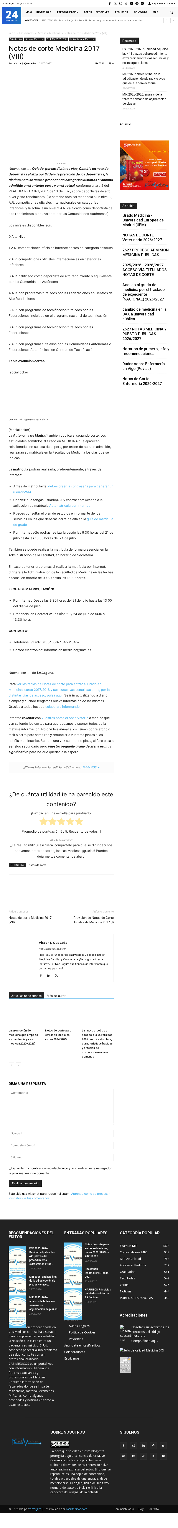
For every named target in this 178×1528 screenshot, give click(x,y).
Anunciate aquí (124, 1509)
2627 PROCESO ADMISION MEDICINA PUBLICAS (145, 252)
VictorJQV (35, 1509)
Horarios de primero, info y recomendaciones (145, 351)
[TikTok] (143, 1456)
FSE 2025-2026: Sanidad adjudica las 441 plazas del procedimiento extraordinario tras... (42, 1256)
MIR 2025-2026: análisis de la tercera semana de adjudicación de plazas (144, 99)
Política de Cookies (82, 1332)
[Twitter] (115, 3)
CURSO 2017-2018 (57, 39)
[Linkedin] (53, 73)
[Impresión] (73, 73)
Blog (140, 1509)
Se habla (128, 206)
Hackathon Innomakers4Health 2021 (97, 1272)
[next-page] (18, 1065)
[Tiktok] (126, 3)
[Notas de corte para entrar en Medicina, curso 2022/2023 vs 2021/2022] (73, 1259)
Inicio (12, 33)
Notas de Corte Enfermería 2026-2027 (142, 381)
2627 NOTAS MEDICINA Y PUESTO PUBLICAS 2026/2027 (144, 334)
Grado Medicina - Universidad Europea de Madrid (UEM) (143, 220)
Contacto (153, 1509)
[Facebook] (109, 3)
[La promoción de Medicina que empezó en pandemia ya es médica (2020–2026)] (25, 1016)
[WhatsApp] (43, 73)
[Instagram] (120, 3)
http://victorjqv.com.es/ (52, 948)
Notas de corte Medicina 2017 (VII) (30, 920)
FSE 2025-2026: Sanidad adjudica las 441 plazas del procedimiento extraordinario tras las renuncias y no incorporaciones (145, 55)
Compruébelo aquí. (144, 1341)
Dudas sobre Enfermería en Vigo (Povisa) (143, 366)
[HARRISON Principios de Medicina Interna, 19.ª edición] (73, 1304)
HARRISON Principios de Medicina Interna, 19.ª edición (98, 1293)
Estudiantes (26, 33)
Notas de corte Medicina (82, 39)
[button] (171, 12)
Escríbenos (71, 1358)
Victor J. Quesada (25, 63)
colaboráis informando (62, 707)
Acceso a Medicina (49, 33)
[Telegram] (131, 3)
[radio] (44, 822)
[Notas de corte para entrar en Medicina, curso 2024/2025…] (61, 1016)
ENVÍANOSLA (90, 767)
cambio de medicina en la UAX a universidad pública (144, 314)
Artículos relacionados (26, 996)
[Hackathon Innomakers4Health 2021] (73, 1283)
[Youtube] (137, 3)
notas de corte (37, 864)
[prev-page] (11, 1065)
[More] (83, 73)
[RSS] (163, 1445)
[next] (173, 20)
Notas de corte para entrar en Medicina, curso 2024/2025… (58, 1035)
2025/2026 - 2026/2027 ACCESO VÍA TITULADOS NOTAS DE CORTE (144, 270)
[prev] (166, 20)
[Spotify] (142, 3)
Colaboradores (74, 1352)
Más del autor (56, 996)
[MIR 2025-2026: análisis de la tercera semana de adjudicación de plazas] (17, 1311)
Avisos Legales (79, 1326)
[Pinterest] (33, 73)
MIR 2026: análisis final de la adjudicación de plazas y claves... (43, 1280)
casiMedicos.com (76, 1509)
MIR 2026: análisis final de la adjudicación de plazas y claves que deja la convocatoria (143, 78)
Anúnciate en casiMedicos (82, 1345)
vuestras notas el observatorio (65, 718)
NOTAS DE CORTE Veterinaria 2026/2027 (142, 237)
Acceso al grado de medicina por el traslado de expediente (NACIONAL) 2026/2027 (143, 291)
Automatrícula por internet (69, 505)
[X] (23, 73)
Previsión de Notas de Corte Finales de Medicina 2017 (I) (94, 920)
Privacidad (76, 1339)
